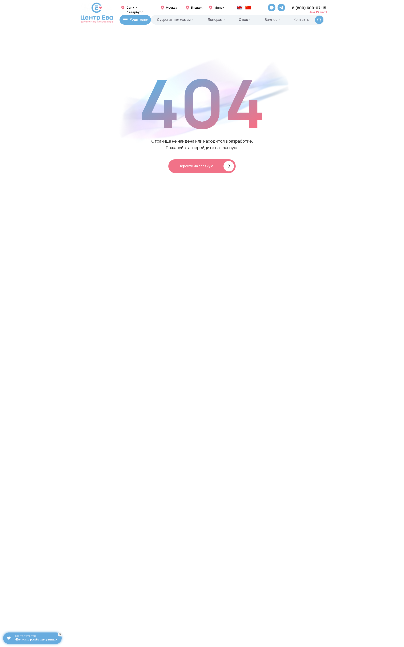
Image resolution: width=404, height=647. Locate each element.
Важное (271, 19)
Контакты (301, 19)
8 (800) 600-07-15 (309, 7)
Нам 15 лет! (317, 12)
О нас (243, 19)
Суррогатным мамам (174, 19)
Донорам (214, 19)
